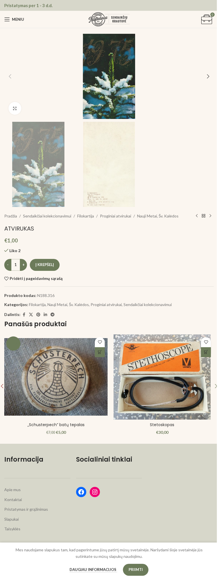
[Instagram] (95, 492)
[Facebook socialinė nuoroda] (23, 315)
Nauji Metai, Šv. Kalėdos (158, 215)
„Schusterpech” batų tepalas (56, 425)
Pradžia (10, 215)
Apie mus (12, 489)
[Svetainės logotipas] (109, 18)
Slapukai (11, 519)
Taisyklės (12, 528)
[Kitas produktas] (210, 216)
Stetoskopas (162, 425)
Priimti (136, 569)
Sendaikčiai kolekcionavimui (47, 215)
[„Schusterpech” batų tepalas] (56, 377)
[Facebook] (81, 492)
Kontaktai (13, 499)
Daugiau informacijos (93, 569)
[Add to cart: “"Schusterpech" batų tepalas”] (100, 352)
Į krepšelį (44, 264)
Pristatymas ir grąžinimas (26, 509)
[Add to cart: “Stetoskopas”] (206, 352)
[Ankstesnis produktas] (196, 216)
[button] (10, 76)
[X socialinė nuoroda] (31, 315)
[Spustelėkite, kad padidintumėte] (15, 108)
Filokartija (85, 215)
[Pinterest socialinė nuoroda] (38, 315)
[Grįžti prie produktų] (203, 216)
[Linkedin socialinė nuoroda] (45, 315)
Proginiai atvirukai (115, 215)
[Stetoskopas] (162, 377)
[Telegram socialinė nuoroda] (52, 315)
